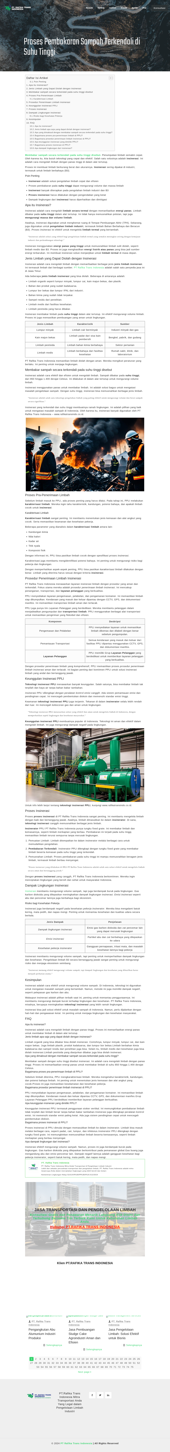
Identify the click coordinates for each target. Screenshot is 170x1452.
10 (70, 1359)
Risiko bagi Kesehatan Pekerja (48, 116)
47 (117, 1363)
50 (130, 1363)
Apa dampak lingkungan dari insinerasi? (53, 148)
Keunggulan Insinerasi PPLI (43, 106)
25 (134, 1359)
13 (83, 1359)
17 (100, 1359)
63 (80, 1367)
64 (85, 1367)
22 (121, 1359)
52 (138, 1363)
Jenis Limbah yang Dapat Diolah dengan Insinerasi (55, 88)
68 (102, 1367)
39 (83, 1363)
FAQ (32, 123)
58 (59, 1367)
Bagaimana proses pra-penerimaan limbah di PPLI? (59, 135)
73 (123, 1367)
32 (53, 1363)
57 (55, 1367)
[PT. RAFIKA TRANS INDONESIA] (17, 8)
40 (87, 1363)
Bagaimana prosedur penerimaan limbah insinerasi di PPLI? (63, 139)
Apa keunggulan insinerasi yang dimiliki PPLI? (56, 142)
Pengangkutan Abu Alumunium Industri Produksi (42, 1334)
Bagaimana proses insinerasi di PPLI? (52, 145)
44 (104, 1363)
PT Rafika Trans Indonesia (89, 267)
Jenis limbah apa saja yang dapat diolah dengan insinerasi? (63, 129)
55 (46, 1367)
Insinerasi (30, 891)
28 (35, 1363)
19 (108, 1359)
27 (31, 1363)
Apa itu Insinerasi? (38, 85)
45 (108, 1363)
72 (119, 1367)
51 (134, 1363)
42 (95, 1363)
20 (112, 1359)
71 (115, 1367)
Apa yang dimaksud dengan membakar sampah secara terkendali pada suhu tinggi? (73, 132)
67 (97, 1367)
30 (44, 1363)
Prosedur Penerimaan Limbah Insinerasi (49, 102)
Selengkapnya (54, 1345)
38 (78, 1363)
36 (70, 1363)
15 (91, 1359)
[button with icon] (92, 1395)
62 (76, 1367)
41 (91, 1363)
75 (132, 1367)
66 (93, 1367)
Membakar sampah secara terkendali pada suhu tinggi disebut (61, 92)
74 (127, 1367)
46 (112, 1363)
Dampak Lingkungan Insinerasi (45, 113)
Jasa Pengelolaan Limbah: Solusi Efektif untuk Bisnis (123, 1334)
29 (40, 1363)
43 (100, 1363)
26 (138, 1359)
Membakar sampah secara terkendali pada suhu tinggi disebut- (63, 155)
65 (89, 1367)
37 (74, 1363)
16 (95, 1359)
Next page (84, 1372)
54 (42, 1367)
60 (67, 1367)
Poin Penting (40, 82)
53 (38, 1367)
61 (72, 1367)
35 (65, 1363)
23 (125, 1359)
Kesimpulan (35, 119)
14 (87, 1359)
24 (130, 1359)
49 (125, 1363)
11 (74, 1359)
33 (57, 1363)
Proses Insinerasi (38, 109)
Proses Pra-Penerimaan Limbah (45, 95)
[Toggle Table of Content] (109, 78)
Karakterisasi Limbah (43, 99)
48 (121, 1363)
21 (117, 1359)
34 (61, 1363)
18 (104, 1359)
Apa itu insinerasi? (43, 126)
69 (106, 1367)
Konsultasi (159, 8)
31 (48, 1363)
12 (78, 1359)
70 (110, 1367)
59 (63, 1367)
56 (50, 1367)
